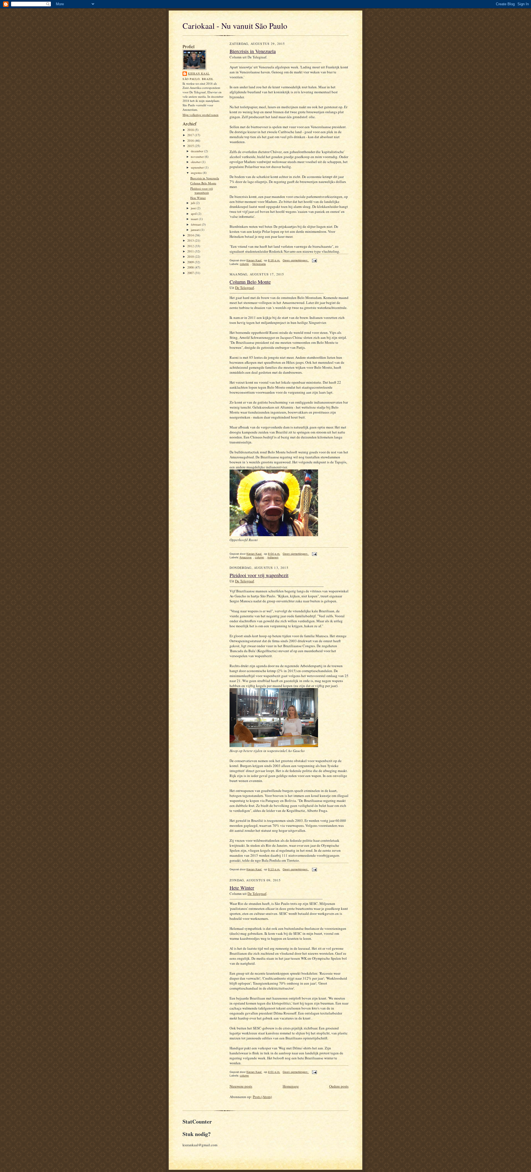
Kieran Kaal (199, 73)
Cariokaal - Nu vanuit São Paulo (235, 25)
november (198, 156)
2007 (191, 273)
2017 (191, 135)
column (244, 263)
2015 (191, 146)
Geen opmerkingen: (296, 260)
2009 (191, 262)
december (197, 151)
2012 (191, 246)
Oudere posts (338, 1086)
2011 (191, 251)
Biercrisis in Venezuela (204, 178)
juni (194, 208)
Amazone (246, 557)
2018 (191, 130)
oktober (196, 162)
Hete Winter (198, 198)
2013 (191, 240)
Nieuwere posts (241, 1086)
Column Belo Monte (203, 183)
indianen (272, 557)
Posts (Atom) (262, 1096)
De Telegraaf (244, 287)
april (194, 213)
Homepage (291, 1086)
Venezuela (259, 263)
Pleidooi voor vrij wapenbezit (201, 190)
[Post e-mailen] (314, 260)
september (198, 167)
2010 (191, 256)
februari (196, 224)
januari (196, 230)
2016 (191, 140)
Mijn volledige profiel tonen (200, 115)
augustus (197, 173)
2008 (191, 267)
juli (193, 203)
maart (195, 219)
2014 (191, 235)
